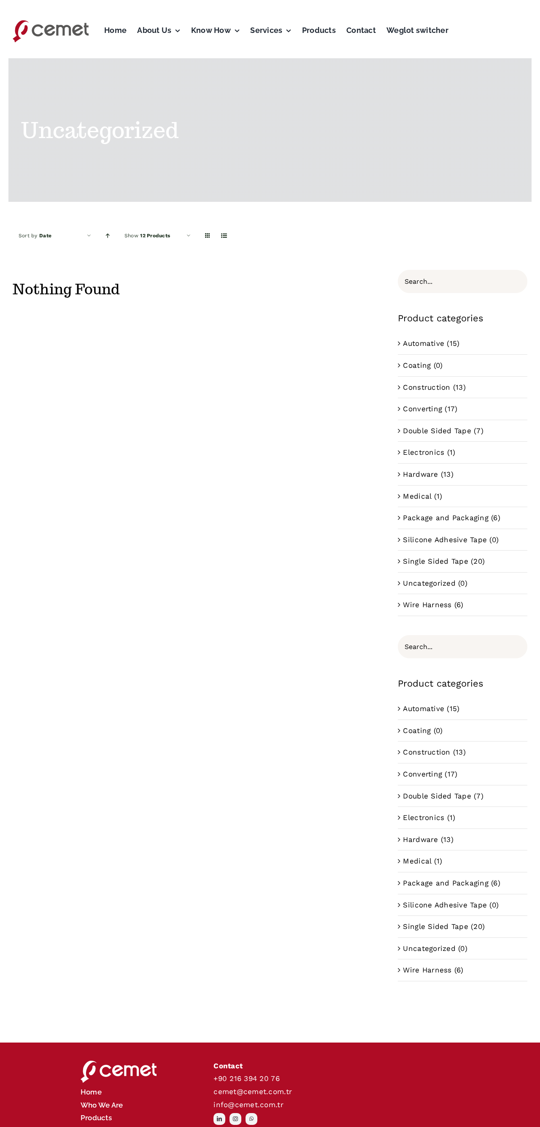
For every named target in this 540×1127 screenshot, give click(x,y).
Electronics (423, 452)
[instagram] (235, 1119)
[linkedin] (219, 1119)
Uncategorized (429, 583)
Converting (422, 409)
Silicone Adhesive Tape (445, 539)
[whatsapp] (251, 1119)
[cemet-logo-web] (51, 22)
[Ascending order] (108, 235)
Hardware (420, 474)
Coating (417, 365)
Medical (417, 496)
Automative (423, 343)
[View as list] (224, 236)
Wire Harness (427, 604)
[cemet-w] (119, 1063)
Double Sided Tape (437, 430)
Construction (426, 387)
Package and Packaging (445, 517)
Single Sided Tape (435, 561)
